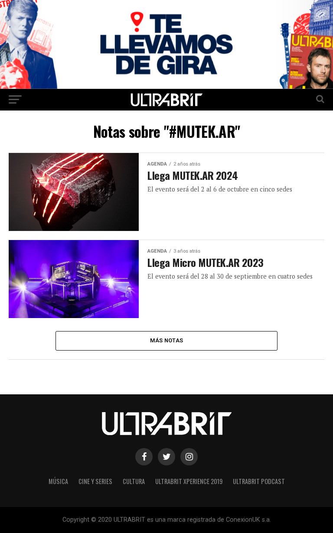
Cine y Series (95, 481)
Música (58, 481)
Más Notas (166, 340)
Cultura (134, 481)
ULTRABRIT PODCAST (259, 481)
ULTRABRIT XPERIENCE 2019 (188, 481)
